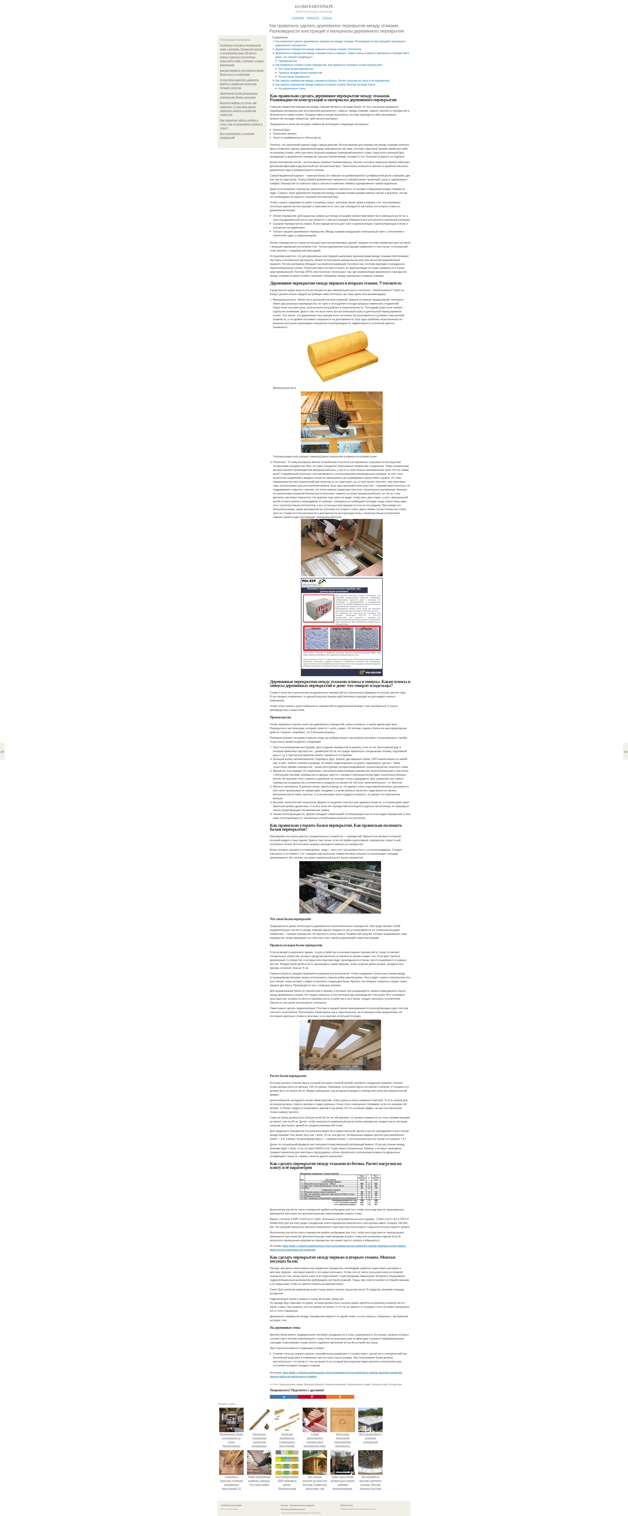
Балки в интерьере (314, 6)
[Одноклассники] (340, 1397)
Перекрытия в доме (379, 1384)
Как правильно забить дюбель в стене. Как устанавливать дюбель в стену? (241, 124)
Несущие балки (395, 1384)
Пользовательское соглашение (301, 1505)
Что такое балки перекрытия (296, 69)
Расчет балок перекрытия (294, 76)
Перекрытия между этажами (358, 1384)
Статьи (327, 17)
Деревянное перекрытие (314, 1384)
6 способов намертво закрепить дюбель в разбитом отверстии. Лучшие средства (239, 84)
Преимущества (288, 61)
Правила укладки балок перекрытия (300, 72)
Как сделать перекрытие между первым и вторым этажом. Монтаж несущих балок (325, 84)
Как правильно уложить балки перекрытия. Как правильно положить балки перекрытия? (329, 65)
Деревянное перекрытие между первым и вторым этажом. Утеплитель (318, 49)
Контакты (284, 1505)
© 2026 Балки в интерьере (231, 1505)
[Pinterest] (312, 1397)
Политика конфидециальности (293, 1509)
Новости (313, 17)
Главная (298, 17)
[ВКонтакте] (284, 1397)
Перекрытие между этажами (291, 1384)
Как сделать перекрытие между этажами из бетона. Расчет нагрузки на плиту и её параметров (332, 80)
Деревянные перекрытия (335, 1384)
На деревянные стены (292, 88)
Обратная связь (346, 1505)
